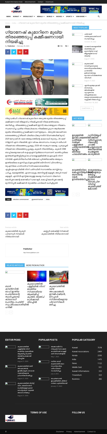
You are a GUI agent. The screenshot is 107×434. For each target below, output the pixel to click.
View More (80, 16)
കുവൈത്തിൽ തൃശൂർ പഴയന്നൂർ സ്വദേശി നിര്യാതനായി (15, 234)
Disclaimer (60, 431)
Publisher (11, 46)
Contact (40, 2)
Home (7, 23)
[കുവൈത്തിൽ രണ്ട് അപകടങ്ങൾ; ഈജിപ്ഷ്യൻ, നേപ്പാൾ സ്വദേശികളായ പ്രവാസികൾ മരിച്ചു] (58, 277)
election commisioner (21, 199)
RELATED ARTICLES (15, 265)
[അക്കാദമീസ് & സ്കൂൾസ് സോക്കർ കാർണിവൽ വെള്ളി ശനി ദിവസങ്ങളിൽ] (44, 349)
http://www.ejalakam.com (31, 252)
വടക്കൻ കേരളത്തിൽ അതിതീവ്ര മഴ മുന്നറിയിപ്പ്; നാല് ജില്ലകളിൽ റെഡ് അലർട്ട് (92, 51)
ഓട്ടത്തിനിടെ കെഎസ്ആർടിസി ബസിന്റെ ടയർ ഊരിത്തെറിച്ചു (82, 174)
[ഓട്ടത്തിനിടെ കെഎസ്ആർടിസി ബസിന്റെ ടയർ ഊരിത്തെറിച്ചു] (79, 163)
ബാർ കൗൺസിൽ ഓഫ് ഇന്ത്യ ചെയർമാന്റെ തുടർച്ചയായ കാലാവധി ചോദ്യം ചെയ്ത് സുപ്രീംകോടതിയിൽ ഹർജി (17, 297)
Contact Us (91, 431)
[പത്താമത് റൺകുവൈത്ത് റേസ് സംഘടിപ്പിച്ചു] (77, 36)
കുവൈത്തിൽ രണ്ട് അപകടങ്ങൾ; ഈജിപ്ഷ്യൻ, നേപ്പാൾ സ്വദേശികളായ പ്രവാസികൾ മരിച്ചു (26, 371)
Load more (86, 108)
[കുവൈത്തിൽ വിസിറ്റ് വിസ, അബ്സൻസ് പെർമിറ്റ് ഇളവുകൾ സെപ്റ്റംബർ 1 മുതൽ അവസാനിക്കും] (10, 386)
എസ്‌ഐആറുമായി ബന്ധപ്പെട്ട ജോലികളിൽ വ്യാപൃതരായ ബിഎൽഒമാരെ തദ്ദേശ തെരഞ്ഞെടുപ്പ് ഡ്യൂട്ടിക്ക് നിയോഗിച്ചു (93, 92)
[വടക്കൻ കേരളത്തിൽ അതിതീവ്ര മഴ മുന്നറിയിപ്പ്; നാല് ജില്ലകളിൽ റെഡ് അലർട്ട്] (77, 49)
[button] (99, 16)
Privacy (69, 431)
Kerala (40, 16)
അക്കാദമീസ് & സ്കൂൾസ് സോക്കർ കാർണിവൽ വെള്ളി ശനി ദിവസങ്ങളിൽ (58, 350)
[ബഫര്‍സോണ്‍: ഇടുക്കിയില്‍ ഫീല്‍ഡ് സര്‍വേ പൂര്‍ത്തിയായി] (44, 381)
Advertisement (30, 2)
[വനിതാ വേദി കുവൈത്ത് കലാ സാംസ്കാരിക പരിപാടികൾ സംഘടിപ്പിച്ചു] (44, 364)
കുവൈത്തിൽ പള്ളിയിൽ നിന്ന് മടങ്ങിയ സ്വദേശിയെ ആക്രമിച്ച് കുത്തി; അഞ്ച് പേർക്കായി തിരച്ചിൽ (36, 292)
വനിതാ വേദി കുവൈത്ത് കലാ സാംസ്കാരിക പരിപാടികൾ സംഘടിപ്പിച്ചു (57, 366)
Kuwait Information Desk (13, 2)
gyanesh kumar (37, 199)
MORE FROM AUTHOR (35, 265)
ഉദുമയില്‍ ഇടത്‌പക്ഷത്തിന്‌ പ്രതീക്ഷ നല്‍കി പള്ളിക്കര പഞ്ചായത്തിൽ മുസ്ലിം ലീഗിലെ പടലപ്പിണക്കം (81, 145)
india (47, 199)
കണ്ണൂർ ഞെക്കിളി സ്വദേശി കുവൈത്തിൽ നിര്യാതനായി (54, 232)
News (8, 16)
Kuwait (16, 16)
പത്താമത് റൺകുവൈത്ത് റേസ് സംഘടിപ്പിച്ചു (92, 36)
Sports (69, 16)
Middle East (28, 16)
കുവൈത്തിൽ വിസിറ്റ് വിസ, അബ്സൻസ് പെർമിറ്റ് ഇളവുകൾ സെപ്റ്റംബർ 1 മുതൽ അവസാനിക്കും (26, 388)
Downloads (49, 2)
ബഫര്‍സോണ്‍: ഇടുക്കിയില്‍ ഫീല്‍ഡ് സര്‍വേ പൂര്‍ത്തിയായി (59, 381)
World (49, 16)
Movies (59, 16)
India (14, 23)
